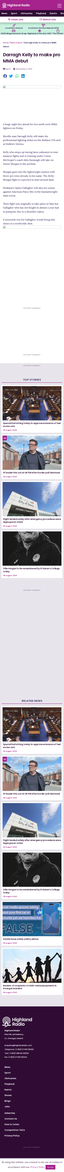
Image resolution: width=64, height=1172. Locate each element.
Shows (8, 1095)
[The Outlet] (57, 30)
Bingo (7, 1100)
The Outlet (58, 33)
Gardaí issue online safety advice (20, 939)
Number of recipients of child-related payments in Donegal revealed (30, 987)
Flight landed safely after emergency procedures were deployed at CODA (32, 521)
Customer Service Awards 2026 (43, 28)
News (4, 13)
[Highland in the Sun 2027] (39, 30)
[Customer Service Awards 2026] (43, 25)
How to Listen (11, 1124)
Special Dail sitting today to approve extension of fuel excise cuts (32, 425)
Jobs (7, 1106)
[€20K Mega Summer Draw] (13, 30)
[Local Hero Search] (14, 25)
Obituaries (26, 13)
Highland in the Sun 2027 (39, 33)
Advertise (9, 1113)
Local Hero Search (14, 28)
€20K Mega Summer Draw (13, 33)
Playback (41, 13)
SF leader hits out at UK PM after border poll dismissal (31, 472)
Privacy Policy (11, 1135)
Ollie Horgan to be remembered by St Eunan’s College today (31, 570)
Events (53, 13)
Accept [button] (50, 1167)
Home (5, 42)
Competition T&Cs (14, 1130)
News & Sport (16, 42)
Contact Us (10, 1118)
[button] (5, 76)
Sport (14, 13)
